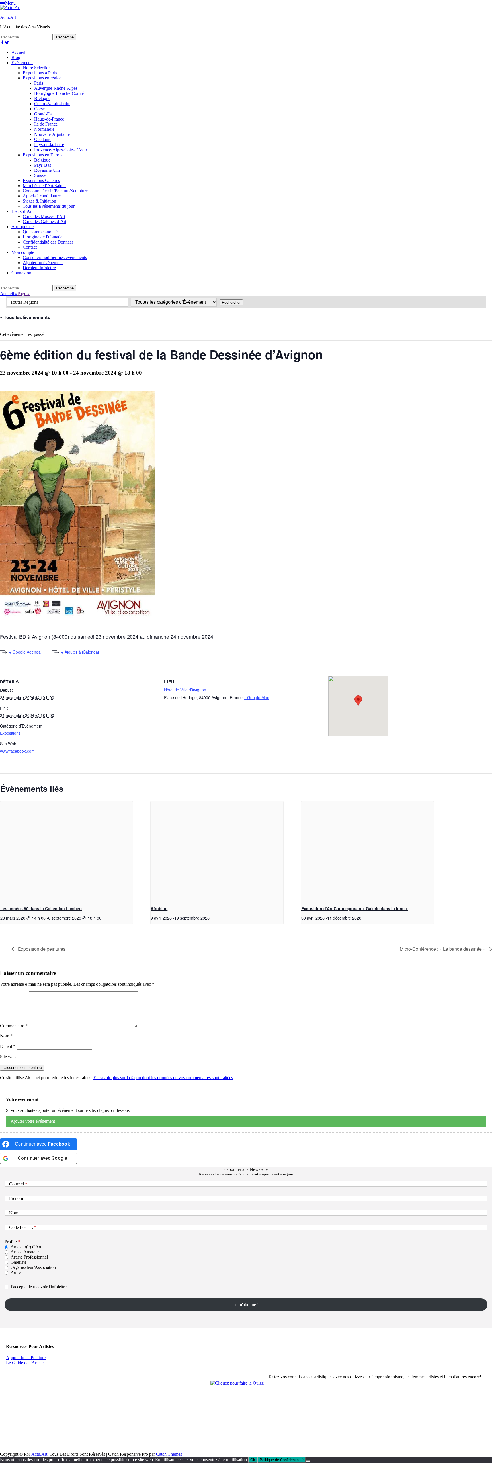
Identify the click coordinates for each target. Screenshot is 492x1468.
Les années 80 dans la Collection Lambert (41, 908)
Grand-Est (43, 113)
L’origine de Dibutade (42, 236)
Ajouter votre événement (33, 1121)
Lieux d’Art (22, 211)
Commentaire (14, 1025)
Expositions (10, 733)
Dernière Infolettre (39, 267)
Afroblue (159, 908)
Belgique (42, 160)
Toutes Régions (24, 302)
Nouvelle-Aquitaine (52, 134)
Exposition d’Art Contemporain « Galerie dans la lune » (354, 908)
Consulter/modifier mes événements (55, 257)
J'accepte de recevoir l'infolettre (39, 1286)
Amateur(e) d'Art (26, 1246)
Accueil (18, 52)
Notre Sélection (37, 67)
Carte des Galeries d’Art (44, 221)
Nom (6, 1035)
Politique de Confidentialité (282, 1460)
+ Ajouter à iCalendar (80, 652)
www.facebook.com (17, 751)
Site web (8, 1056)
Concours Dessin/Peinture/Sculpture (55, 190)
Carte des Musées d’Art (44, 216)
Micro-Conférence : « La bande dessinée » (443, 949)
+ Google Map (256, 697)
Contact (30, 247)
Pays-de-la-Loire (49, 144)
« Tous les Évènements (25, 317)
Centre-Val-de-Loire (52, 103)
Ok (252, 1460)
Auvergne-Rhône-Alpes (55, 88)
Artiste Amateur (25, 1251)
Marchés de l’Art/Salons (44, 185)
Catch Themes (169, 1454)
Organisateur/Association (33, 1267)
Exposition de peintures (41, 949)
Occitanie (42, 139)
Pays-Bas (42, 165)
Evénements (22, 62)
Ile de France (46, 124)
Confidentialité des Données (48, 242)
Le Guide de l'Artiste (25, 1362)
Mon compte (22, 252)
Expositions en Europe (43, 154)
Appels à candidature (42, 195)
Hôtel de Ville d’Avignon (185, 690)
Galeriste (18, 1262)
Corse (39, 108)
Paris (38, 83)
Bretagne (42, 98)
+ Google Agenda (25, 652)
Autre (16, 1272)
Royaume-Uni (47, 170)
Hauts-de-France (49, 119)
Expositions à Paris (40, 72)
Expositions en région (42, 77)
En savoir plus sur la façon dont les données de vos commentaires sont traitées (163, 1077)
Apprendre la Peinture (26, 1357)
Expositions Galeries (41, 180)
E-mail (7, 1046)
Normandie (44, 129)
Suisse (40, 175)
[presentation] (66, 851)
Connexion (21, 272)
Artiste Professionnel (29, 1257)
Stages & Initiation (39, 201)
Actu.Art (8, 17)
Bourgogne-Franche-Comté (59, 93)
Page (23, 293)
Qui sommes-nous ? (40, 231)
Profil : (11, 1241)
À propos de (22, 226)
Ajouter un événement (43, 262)
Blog (15, 57)
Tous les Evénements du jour (49, 206)
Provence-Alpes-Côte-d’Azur (60, 149)
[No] (308, 1461)
